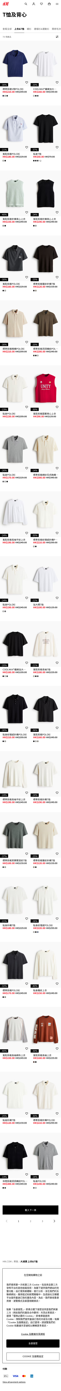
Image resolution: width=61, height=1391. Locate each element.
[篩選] (56, 37)
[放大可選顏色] (5, 96)
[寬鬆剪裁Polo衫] (15, 128)
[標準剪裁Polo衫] (15, 965)
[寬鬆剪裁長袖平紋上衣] (15, 514)
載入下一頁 (30, 1210)
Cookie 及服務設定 (33, 1356)
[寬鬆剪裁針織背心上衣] (15, 193)
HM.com (7, 1261)
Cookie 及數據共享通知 (33, 1334)
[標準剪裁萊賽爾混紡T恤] (15, 835)
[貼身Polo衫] (15, 388)
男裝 (16, 1261)
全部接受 (33, 1343)
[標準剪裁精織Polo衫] (15, 323)
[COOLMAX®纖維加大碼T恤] (15, 644)
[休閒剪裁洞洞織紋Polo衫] (15, 1155)
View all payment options (14, 1382)
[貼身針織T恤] (15, 900)
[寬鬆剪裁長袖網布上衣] (15, 1030)
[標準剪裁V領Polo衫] (15, 63)
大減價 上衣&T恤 (29, 1261)
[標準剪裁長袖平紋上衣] (15, 774)
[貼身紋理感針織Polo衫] (15, 709)
